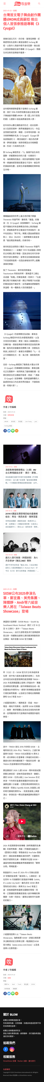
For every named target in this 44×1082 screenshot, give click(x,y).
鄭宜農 (26, 984)
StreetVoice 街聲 (9, 1061)
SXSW (33, 984)
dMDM (6, 421)
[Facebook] (5, 430)
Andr (13, 984)
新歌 (12, 415)
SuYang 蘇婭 (8, 426)
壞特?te (6, 984)
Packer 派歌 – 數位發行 (26, 1061)
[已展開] (4, 3)
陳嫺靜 (15, 989)
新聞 (15, 11)
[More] (16, 430)
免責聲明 (6, 1069)
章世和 (13, 421)
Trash (19, 984)
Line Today (28, 421)
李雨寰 (20, 421)
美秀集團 (7, 989)
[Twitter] (9, 430)
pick (36, 421)
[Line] (13, 430)
